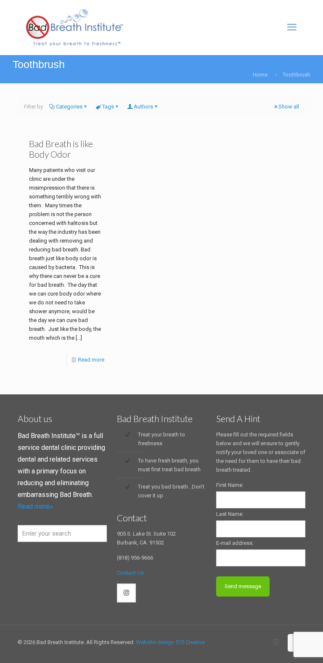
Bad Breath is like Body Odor (61, 148)
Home (260, 74)
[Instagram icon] (276, 642)
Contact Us (130, 573)
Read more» (35, 506)
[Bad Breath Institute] (74, 27)
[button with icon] (126, 593)
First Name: (230, 485)
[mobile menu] (292, 27)
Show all (288, 106)
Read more (91, 360)
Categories (69, 106)
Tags (108, 106)
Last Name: (230, 514)
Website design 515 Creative (170, 642)
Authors (143, 106)
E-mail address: (235, 543)
